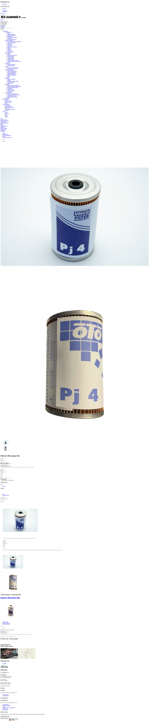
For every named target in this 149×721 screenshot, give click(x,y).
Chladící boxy (10, 83)
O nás (4, 706)
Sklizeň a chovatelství (9, 40)
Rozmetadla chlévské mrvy (12, 68)
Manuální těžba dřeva (11, 64)
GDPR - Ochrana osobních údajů (9, 707)
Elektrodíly (7, 78)
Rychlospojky (10, 88)
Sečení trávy (9, 50)
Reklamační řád (6, 704)
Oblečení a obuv (6, 98)
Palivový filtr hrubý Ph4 (10, 598)
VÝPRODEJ (7, 97)
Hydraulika (7, 84)
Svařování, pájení (10, 59)
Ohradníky (9, 47)
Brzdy (8, 77)
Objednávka (5, 10)
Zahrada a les (7, 63)
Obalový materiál (6, 104)
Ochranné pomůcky (11, 65)
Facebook (4, 4)
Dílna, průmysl (8, 53)
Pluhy (8, 33)
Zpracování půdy (8, 32)
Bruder (6, 112)
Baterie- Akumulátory (11, 79)
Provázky (7, 110)
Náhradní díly (5, 31)
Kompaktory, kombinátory (12, 37)
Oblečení (6, 100)
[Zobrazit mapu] (17, 658)
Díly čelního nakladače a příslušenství (14, 41)
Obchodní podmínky (6, 705)
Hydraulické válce (10, 89)
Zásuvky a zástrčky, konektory (13, 81)
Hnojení (6, 66)
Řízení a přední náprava (11, 74)
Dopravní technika (8, 92)
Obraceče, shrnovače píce (12, 46)
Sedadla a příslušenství (11, 73)
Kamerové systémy (10, 82)
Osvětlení (9, 80)
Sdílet (4, 486)
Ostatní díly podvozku (11, 95)
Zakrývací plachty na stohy (10, 109)
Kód (1, 501)
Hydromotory (9, 91)
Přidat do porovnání (6, 624)
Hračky (4, 111)
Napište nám (5, 708)
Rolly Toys (7, 113)
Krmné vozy (9, 43)
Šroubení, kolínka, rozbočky (12, 87)
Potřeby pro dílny (10, 56)
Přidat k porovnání (4, 482)
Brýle (6, 103)
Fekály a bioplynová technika (12, 67)
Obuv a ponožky (8, 101)
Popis (4, 494)
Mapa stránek (5, 709)
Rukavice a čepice (8, 102)
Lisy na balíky (10, 44)
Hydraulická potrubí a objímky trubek (14, 86)
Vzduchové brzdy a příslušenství (13, 94)
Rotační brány (10, 36)
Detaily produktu (6, 495)
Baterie (8, 62)
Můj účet (4, 8)
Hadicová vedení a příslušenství (13, 85)
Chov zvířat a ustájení (11, 42)
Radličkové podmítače (11, 35)
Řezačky (9, 48)
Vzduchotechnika (10, 58)
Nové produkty (5, 694)
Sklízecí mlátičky (10, 51)
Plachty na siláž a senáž (9, 107)
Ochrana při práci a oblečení (12, 60)
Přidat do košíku (3, 479)
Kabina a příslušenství (11, 72)
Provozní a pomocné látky (12, 55)
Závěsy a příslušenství (11, 70)
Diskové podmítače (11, 34)
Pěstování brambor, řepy (11, 39)
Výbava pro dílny (10, 57)
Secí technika (9, 38)
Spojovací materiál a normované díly (14, 61)
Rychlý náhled (5, 621)
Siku (6, 114)
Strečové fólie (7, 105)
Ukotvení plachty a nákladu (12, 96)
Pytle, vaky (7, 108)
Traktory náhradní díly (9, 69)
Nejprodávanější (6, 695)
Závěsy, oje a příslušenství (12, 93)
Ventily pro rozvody (11, 90)
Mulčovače (9, 45)
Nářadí (8, 54)
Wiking (6, 115)
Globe (6, 116)
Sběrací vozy (9, 49)
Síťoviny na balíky (8, 106)
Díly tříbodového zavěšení (12, 71)
